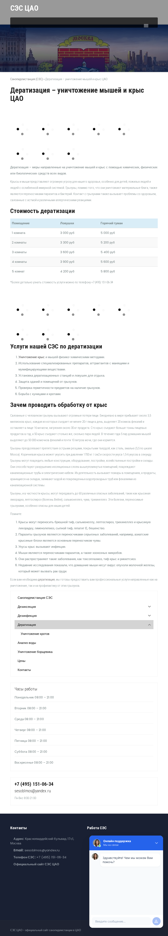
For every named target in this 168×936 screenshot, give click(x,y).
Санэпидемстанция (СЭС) (26, 79)
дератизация (46, 579)
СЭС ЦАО (24, 8)
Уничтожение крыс (31, 357)
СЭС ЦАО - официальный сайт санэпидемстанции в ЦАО (45, 930)
